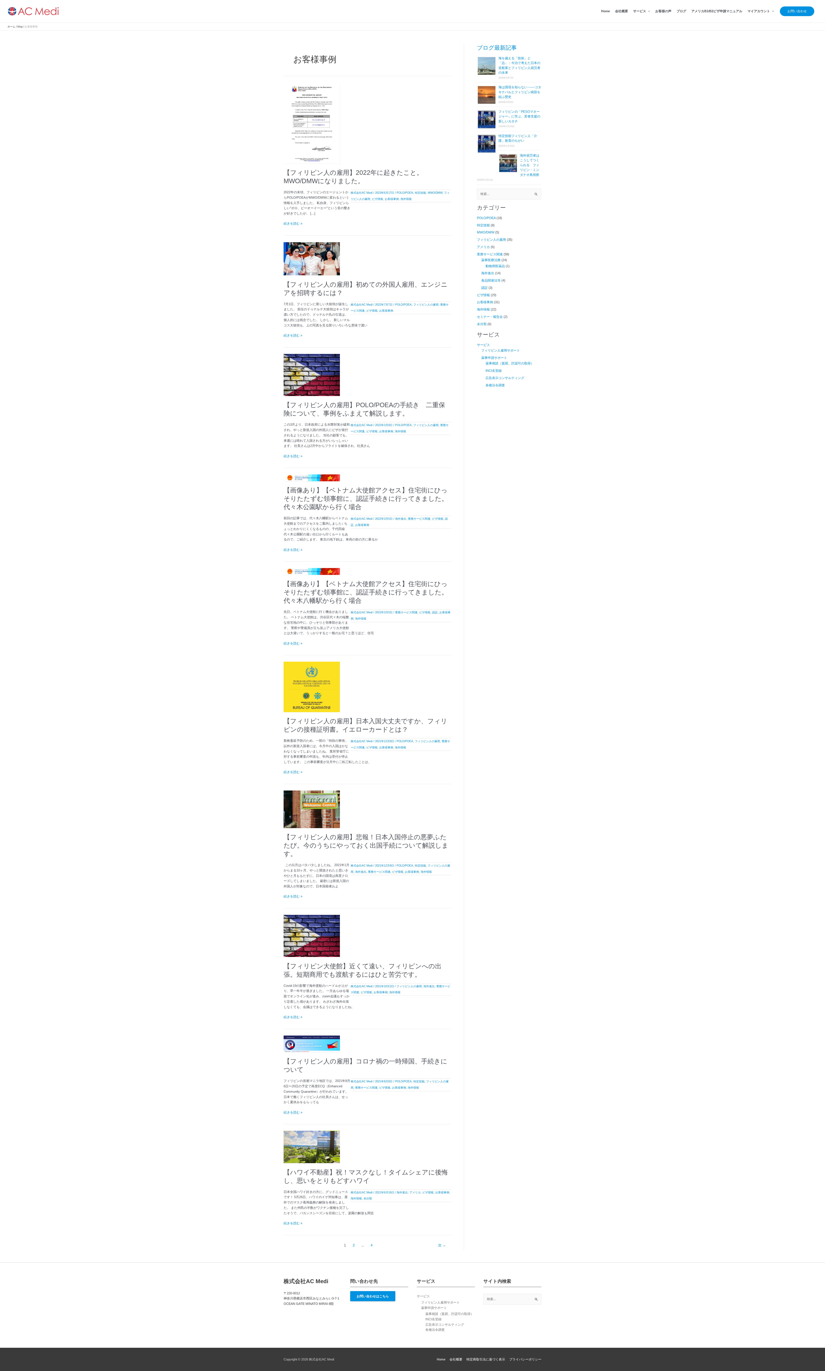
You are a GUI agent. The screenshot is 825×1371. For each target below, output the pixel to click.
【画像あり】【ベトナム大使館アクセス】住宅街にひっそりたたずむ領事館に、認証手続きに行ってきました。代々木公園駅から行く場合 (366, 498)
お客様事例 (392, 199)
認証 (435, 612)
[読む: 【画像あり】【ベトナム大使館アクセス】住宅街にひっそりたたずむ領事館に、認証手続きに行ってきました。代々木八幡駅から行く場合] (312, 571)
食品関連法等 (491, 280)
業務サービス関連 (419, 518)
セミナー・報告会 (490, 316)
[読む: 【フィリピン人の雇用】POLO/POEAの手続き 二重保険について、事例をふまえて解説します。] (312, 374)
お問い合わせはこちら (373, 1296)
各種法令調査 (495, 385)
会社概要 (621, 11)
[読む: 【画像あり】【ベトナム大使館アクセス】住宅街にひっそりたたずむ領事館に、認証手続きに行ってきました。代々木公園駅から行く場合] (312, 477)
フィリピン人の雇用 (425, 304)
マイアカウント (758, 11)
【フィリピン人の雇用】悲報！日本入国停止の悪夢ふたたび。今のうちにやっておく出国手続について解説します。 (366, 845)
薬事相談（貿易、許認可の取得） (510, 363)
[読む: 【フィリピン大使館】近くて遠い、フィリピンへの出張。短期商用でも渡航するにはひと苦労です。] (312, 935)
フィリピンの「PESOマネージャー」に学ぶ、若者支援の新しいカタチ (519, 116)
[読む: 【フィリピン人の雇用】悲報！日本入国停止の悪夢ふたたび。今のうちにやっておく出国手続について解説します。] (312, 809)
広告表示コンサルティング (505, 378)
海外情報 (406, 199)
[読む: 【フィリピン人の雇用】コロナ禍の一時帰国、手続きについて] (312, 1043)
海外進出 (400, 518)
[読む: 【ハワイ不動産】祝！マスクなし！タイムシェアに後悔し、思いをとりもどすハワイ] (312, 1147)
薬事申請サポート (494, 358)
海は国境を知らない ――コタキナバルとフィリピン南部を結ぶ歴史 (519, 92)
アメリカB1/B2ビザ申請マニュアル (716, 11)
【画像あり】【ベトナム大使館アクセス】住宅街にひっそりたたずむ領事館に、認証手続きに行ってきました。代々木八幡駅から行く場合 (366, 592)
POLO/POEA (405, 192)
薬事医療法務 (491, 260)
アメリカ (415, 1192)
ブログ (681, 11)
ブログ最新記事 (497, 48)
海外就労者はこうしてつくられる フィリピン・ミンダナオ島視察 (529, 165)
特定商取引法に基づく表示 (485, 1359)
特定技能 (420, 192)
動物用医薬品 (495, 266)
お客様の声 (663, 11)
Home (605, 11)
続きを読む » (293, 223)
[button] (797, 11)
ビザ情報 (377, 199)
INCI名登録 (494, 370)
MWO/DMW (435, 192)
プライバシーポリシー (525, 1359)
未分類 (368, 1198)
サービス (639, 11)
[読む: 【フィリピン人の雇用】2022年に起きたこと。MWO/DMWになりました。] (312, 123)
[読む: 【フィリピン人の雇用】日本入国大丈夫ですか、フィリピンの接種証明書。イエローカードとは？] (312, 686)
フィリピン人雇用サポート (500, 350)
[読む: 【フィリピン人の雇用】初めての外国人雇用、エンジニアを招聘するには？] (312, 258)
